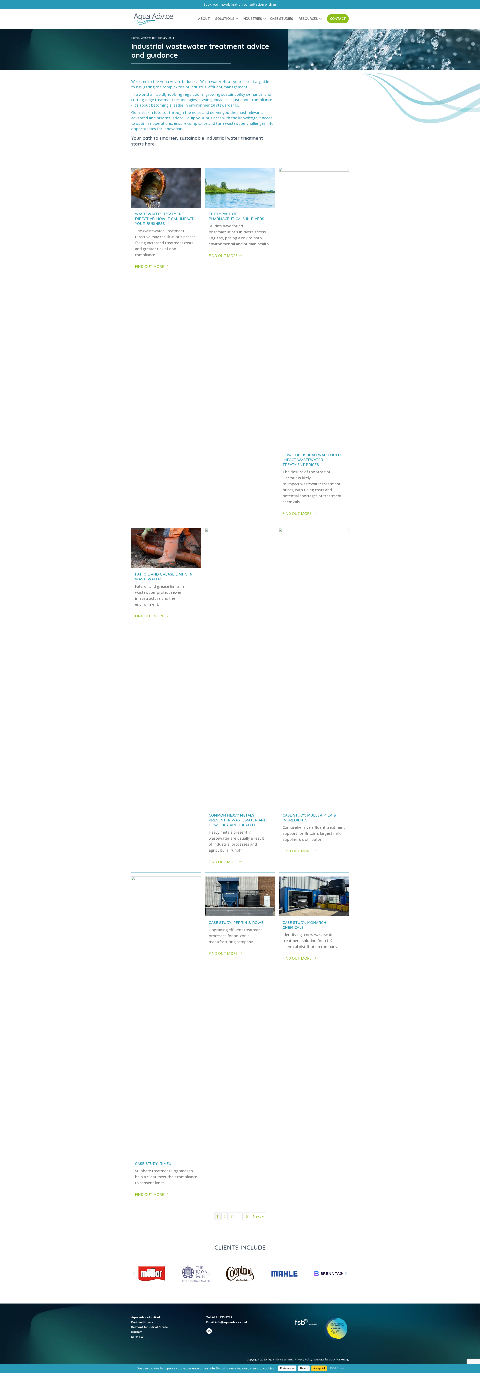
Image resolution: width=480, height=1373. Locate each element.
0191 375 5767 (222, 1317)
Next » (258, 1216)
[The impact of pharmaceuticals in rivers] (240, 185)
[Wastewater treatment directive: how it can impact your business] (166, 185)
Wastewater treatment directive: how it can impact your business (164, 218)
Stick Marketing (339, 1359)
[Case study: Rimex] (166, 1014)
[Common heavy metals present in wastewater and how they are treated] (240, 666)
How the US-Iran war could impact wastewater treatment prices (312, 459)
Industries (252, 18)
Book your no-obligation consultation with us (240, 4)
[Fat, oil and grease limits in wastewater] (166, 545)
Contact (338, 18)
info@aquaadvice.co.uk (231, 1322)
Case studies (281, 18)
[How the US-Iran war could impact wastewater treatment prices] (314, 305)
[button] (237, 18)
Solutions (224, 18)
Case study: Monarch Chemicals (304, 925)
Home (135, 38)
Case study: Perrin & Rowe (237, 922)
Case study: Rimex (153, 1163)
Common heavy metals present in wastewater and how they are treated (238, 820)
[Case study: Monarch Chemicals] (314, 894)
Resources (308, 18)
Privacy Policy (303, 1359)
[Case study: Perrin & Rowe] (240, 894)
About (204, 18)
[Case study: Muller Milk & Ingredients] (314, 666)
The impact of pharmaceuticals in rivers (236, 216)
